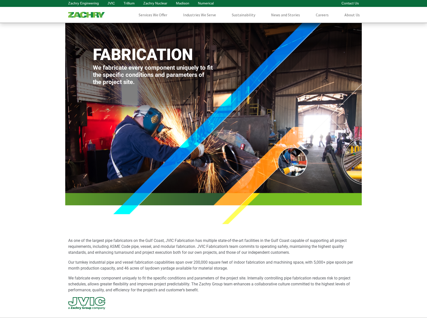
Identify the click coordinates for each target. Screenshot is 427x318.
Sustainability (243, 14)
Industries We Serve (199, 14)
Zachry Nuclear (155, 3)
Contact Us (350, 3)
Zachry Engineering (83, 3)
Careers (322, 14)
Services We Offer (153, 14)
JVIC (111, 3)
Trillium (129, 3)
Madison (182, 3)
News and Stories (285, 14)
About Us (352, 14)
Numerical (206, 3)
